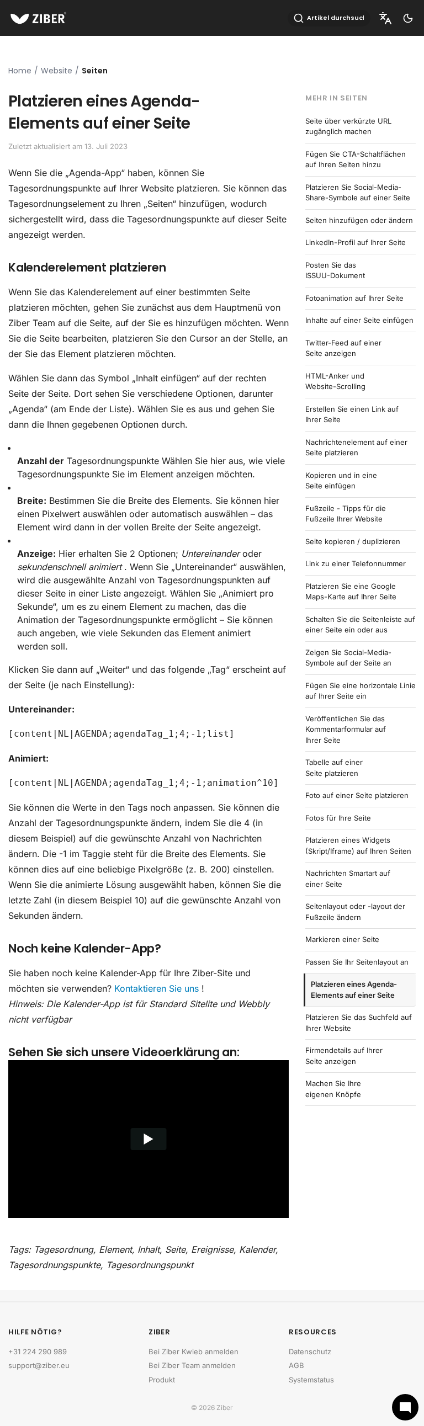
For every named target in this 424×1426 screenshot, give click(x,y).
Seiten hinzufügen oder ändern (359, 220)
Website (56, 70)
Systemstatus (311, 1379)
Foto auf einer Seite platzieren (357, 795)
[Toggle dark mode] (408, 18)
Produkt (162, 1379)
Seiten (95, 70)
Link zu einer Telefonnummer (355, 563)
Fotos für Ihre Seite (338, 817)
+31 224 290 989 (37, 1351)
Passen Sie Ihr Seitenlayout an (357, 961)
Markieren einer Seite (342, 939)
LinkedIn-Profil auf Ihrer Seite (355, 242)
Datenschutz (310, 1351)
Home (19, 70)
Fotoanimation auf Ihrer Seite (354, 298)
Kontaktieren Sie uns (156, 988)
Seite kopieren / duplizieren (352, 541)
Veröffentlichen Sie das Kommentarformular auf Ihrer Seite (345, 729)
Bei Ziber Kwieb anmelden (194, 1351)
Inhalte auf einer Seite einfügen (359, 320)
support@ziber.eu (39, 1365)
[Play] (148, 1139)
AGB (296, 1365)
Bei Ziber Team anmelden (192, 1365)
